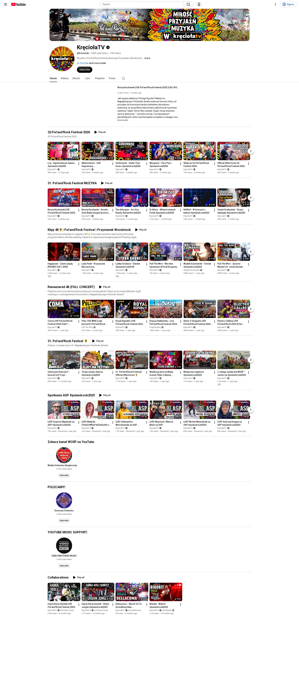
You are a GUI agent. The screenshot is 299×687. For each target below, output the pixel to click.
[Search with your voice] (199, 4)
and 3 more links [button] (97, 63)
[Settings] (275, 4)
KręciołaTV (52, 169)
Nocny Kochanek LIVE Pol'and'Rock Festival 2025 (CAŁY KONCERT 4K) (148, 87)
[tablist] (149, 78)
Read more (122, 120)
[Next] (251, 151)
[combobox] (143, 4)
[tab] (53, 78)
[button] (122, 120)
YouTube (83, 63)
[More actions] (79, 164)
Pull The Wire (87, 327)
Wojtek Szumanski (191, 270)
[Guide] (5, 4)
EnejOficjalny (155, 327)
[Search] (188, 4)
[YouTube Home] (18, 4)
